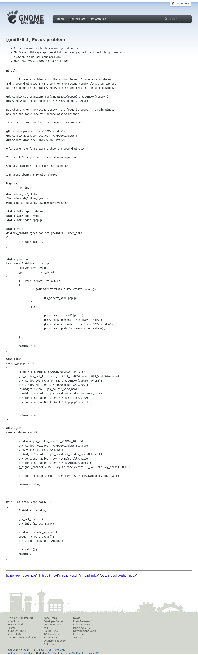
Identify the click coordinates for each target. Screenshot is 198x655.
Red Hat (52, 653)
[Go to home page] (31, 25)
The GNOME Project (20, 618)
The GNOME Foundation (22, 637)
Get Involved (15, 624)
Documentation (52, 624)
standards (29, 653)
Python (86, 653)
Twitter (77, 637)
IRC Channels (51, 634)
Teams (11, 628)
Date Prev (13, 575)
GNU (97, 653)
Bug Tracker (50, 637)
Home (61, 18)
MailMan (76, 653)
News (76, 618)
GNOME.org (182, 3)
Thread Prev (48, 575)
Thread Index (89, 575)
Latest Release (81, 624)
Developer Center (54, 621)
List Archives (98, 18)
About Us (13, 621)
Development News (84, 631)
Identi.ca (78, 634)
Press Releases (81, 621)
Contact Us (14, 634)
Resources (50, 618)
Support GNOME (17, 631)
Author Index (127, 575)
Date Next (29, 575)
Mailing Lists (77, 18)
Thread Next (67, 575)
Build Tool (49, 644)
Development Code (55, 641)
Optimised (13, 653)
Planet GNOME (81, 628)
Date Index (108, 575)
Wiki (46, 628)
